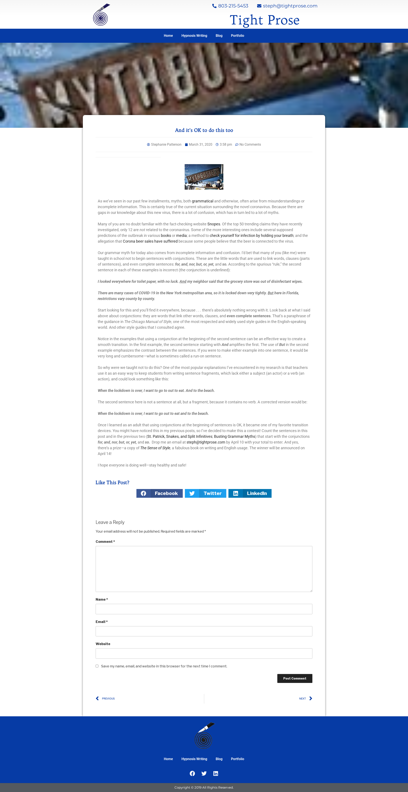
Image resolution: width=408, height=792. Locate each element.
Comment (105, 542)
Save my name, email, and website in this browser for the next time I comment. (164, 666)
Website (103, 644)
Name (102, 599)
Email (102, 622)
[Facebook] (192, 773)
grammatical (203, 201)
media (181, 235)
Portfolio (237, 36)
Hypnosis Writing (194, 36)
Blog (219, 36)
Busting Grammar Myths (234, 436)
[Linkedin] (215, 773)
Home (168, 36)
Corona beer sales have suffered (150, 241)
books (166, 235)
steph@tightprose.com (206, 442)
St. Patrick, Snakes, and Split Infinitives (179, 436)
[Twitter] (204, 773)
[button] (159, 493)
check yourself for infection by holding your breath (251, 235)
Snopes (213, 224)
